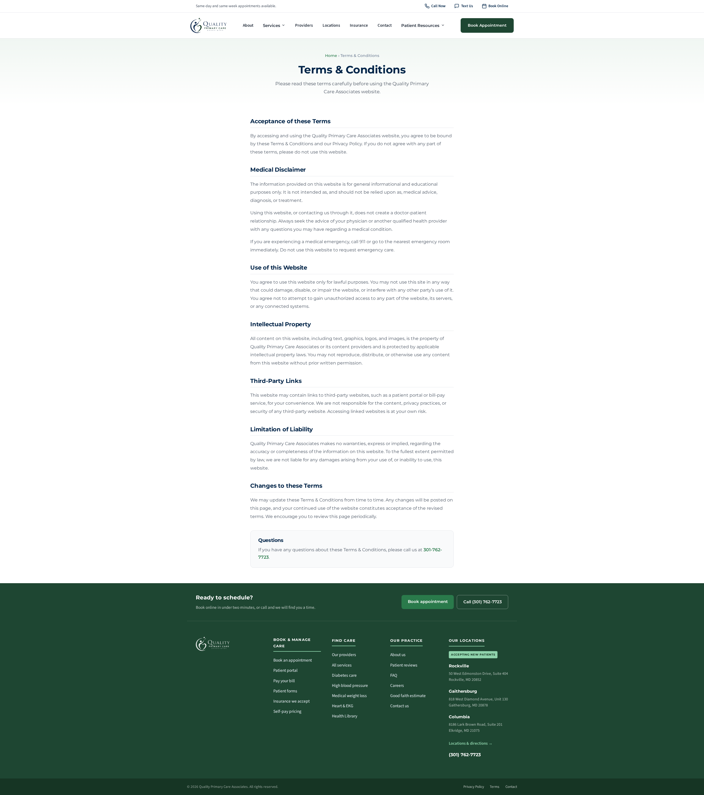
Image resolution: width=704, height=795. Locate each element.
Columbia (459, 716)
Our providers (344, 655)
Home (331, 55)
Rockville (459, 666)
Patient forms (285, 691)
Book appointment (428, 601)
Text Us (467, 6)
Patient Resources (420, 25)
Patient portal (285, 670)
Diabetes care (344, 675)
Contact (385, 25)
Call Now (438, 6)
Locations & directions (471, 743)
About (248, 25)
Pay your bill (284, 681)
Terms (494, 786)
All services (342, 665)
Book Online (498, 6)
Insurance (359, 25)
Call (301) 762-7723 (482, 601)
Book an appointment (292, 660)
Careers (397, 685)
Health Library (344, 716)
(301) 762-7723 (465, 754)
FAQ (393, 675)
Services (271, 25)
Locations (331, 25)
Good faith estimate (408, 696)
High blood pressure (350, 685)
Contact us (399, 706)
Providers (304, 25)
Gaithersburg (463, 691)
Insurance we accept (291, 701)
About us (398, 655)
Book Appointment (487, 25)
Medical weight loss (349, 696)
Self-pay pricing (287, 711)
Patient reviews (403, 665)
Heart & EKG (342, 706)
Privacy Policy (473, 786)
